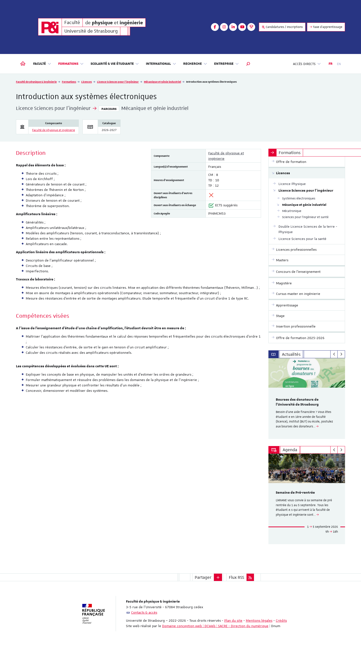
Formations (69, 81)
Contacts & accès (144, 612)
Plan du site (233, 620)
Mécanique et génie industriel (162, 81)
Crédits (281, 620)
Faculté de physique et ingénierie (53, 130)
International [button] (158, 64)
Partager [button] (203, 577)
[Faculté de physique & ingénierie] (50, 27)
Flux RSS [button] (236, 577)
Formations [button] (68, 64)
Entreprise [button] (224, 64)
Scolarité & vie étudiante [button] (112, 64)
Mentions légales (259, 620)
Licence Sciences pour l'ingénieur (118, 81)
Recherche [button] (192, 64)
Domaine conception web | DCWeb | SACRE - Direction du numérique (215, 626)
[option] (306, 398)
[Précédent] (334, 354)
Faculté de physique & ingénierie (36, 81)
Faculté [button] (39, 64)
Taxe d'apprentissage (327, 27)
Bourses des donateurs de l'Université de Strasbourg (297, 402)
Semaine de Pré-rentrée (295, 492)
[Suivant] (341, 354)
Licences (86, 81)
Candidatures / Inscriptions (284, 27)
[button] (248, 64)
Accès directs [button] (304, 64)
